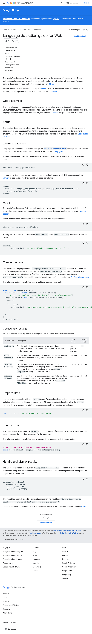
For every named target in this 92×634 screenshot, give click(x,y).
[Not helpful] (87, 30)
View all (65, 578)
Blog (34, 551)
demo (43, 89)
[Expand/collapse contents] (16, 47)
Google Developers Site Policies (67, 533)
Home (5, 30)
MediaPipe (37, 30)
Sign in (86, 3)
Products (13, 30)
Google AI (6, 609)
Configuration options (80, 277)
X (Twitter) (37, 567)
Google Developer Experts (12, 559)
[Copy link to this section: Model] (12, 203)
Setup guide (58, 151)
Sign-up (56, 19)
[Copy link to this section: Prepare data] (22, 393)
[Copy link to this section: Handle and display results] (39, 461)
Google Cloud (67, 571)
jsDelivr (6, 178)
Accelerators (8, 563)
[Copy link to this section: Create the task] (25, 262)
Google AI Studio (68, 563)
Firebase (65, 559)
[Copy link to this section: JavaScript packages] (28, 143)
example (54, 113)
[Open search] (62, 2)
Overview (53, 92)
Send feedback (80, 36)
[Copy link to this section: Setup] (13, 122)
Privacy (13, 623)
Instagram (36, 559)
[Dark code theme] (83, 165)
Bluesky (35, 555)
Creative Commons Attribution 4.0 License (67, 531)
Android (65, 551)
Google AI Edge (11, 10)
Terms (5, 623)
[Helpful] (84, 30)
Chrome (65, 555)
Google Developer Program (13, 551)
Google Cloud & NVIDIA (11, 567)
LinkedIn (36, 563)
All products (7, 613)
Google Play (66, 575)
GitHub (51, 84)
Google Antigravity (69, 567)
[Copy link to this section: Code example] (24, 101)
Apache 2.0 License (35, 533)
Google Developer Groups (12, 555)
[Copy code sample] (87, 165)
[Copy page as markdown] (13, 41)
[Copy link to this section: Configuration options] (29, 328)
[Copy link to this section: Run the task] (21, 425)
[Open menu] (3, 3)
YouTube (36, 571)
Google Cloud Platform (11, 605)
